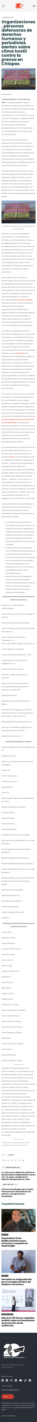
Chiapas (11, 1155)
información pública (24, 300)
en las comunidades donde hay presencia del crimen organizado (18, 419)
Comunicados (8, 17)
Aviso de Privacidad (8, 1416)
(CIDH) (12, 457)
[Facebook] (12, 1160)
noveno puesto (20, 353)
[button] (3, 6)
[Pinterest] (19, 1160)
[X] (15, 1160)
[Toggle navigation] (29, 6)
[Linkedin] (23, 1160)
